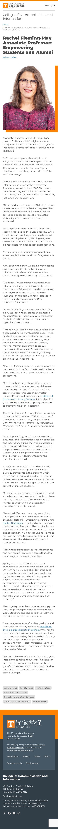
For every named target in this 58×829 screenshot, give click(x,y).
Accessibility (13, 756)
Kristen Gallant (10, 57)
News (24, 692)
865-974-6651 (34, 803)
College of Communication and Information (28, 17)
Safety (37, 756)
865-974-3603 (41, 800)
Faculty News (26, 688)
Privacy (26, 756)
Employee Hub (14, 763)
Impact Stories (11, 692)
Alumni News (10, 688)
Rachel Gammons (13, 523)
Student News (39, 701)
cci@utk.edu (15, 796)
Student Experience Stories (17, 701)
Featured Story (43, 688)
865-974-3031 (38, 806)
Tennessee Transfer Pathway (20, 750)
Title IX (47, 756)
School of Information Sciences (19, 697)
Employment (32, 763)
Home (5, 24)
